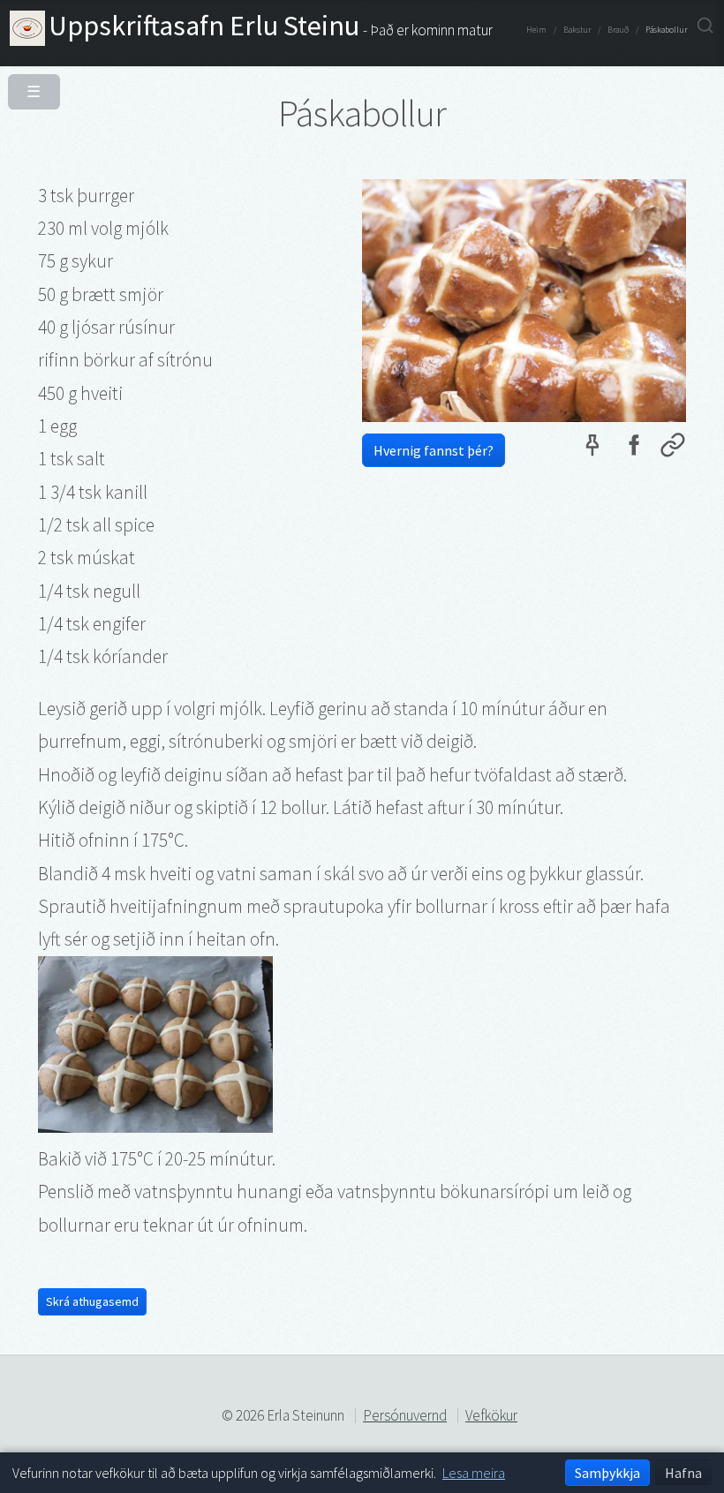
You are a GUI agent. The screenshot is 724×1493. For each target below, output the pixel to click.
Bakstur (577, 30)
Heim (536, 30)
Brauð (618, 30)
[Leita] (705, 26)
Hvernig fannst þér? (433, 450)
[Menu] (30, 87)
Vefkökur (491, 1415)
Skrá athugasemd (92, 1301)
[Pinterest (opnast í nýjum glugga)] (592, 449)
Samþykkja (607, 1473)
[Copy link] (673, 449)
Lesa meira (473, 1473)
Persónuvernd (405, 1415)
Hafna (683, 1473)
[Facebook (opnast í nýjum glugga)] (633, 449)
